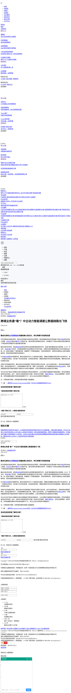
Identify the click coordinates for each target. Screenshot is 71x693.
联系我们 (3, 236)
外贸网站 (14, 335)
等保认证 (9, 84)
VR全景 (3, 79)
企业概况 (3, 224)
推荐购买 (3, 61)
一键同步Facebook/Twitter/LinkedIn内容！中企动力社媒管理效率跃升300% (29, 383)
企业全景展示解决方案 (22, 209)
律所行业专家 (25, 197)
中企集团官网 (45, 628)
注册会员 (3, 29)
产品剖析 (3, 197)
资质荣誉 (3, 228)
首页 (5, 6)
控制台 (3, 24)
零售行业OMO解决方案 (33, 216)
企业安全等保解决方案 (8, 209)
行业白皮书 (4, 222)
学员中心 (8, 201)
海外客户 (9, 349)
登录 (2, 26)
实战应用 (3, 195)
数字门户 (3, 31)
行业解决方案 (5, 220)
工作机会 (15, 239)
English (38, 628)
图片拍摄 (9, 79)
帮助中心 (3, 191)
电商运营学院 (5, 205)
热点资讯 (3, 234)
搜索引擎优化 (49, 374)
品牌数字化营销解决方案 (36, 209)
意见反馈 (9, 628)
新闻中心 (3, 232)
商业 (63, 339)
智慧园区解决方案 (20, 216)
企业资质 (3, 230)
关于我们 (3, 226)
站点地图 (22, 628)
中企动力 (9, 341)
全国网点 (9, 239)
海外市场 (6, 356)
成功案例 (7, 15)
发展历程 (15, 226)
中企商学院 (4, 199)
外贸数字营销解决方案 (8, 216)
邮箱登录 (33, 628)
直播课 (3, 201)
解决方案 (7, 19)
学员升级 (14, 201)
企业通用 (3, 207)
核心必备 (3, 98)
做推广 (6, 10)
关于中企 (7, 21)
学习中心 (3, 203)
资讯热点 (13, 298)
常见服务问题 (37, 193)
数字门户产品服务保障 (8, 193)
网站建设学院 (13, 205)
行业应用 (3, 214)
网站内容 (18, 347)
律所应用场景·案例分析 (14, 197)
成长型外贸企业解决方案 (15, 211)
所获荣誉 (9, 230)
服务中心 (17, 193)
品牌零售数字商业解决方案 (53, 209)
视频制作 (15, 79)
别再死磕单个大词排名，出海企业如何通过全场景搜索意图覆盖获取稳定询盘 (31, 434)
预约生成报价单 (5, 552)
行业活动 (9, 234)
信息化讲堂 (28, 193)
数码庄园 (21, 226)
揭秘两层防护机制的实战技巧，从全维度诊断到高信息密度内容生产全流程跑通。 (26, 430)
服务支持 (7, 17)
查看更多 (3, 310)
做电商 (6, 13)
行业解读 (32, 197)
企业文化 (9, 226)
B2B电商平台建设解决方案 (49, 216)
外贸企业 (60, 366)
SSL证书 (3, 84)
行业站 (27, 628)
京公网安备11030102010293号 (52, 630)
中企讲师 (20, 201)
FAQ (31, 226)
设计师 (23, 193)
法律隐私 (27, 226)
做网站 (6, 8)
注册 (5, 286)
